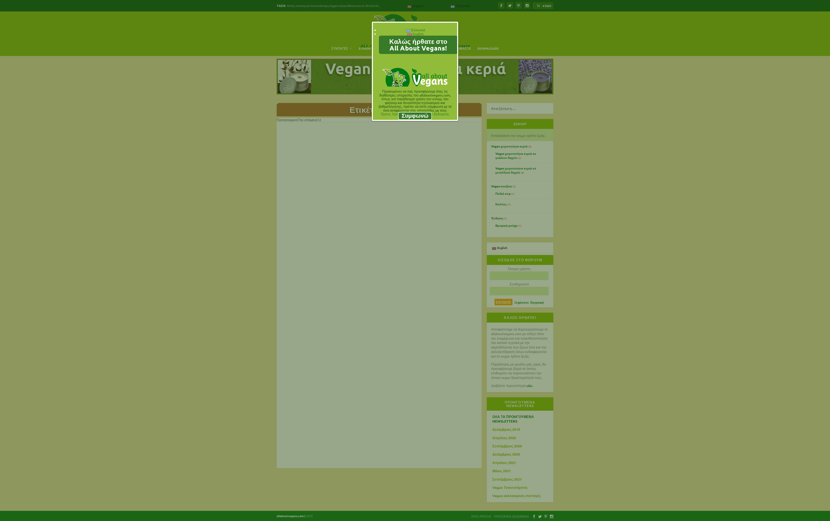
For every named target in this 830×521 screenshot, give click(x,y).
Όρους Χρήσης (392, 114)
